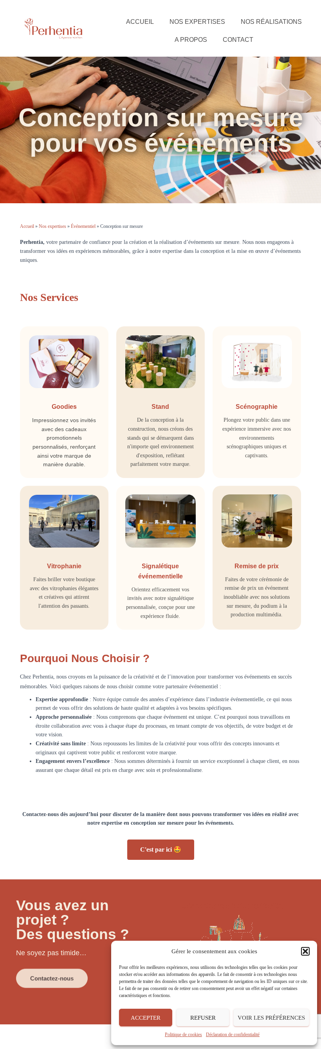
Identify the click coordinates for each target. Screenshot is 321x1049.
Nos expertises (197, 21)
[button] (305, 951)
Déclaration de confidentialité (233, 1034)
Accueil (140, 21)
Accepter (145, 1018)
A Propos (191, 39)
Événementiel (83, 226)
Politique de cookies (183, 1034)
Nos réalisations (271, 21)
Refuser (203, 1018)
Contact (238, 39)
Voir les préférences (271, 1018)
